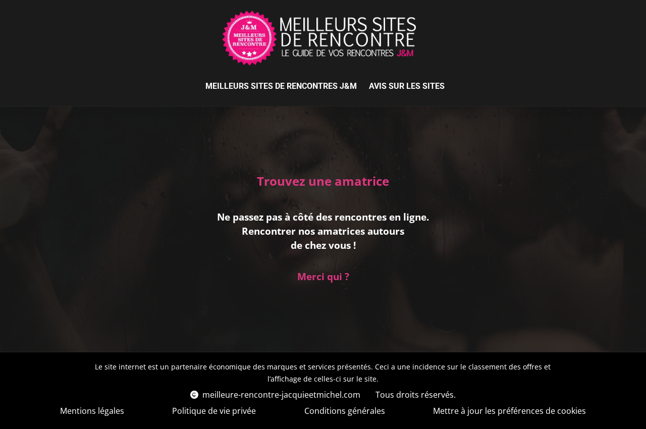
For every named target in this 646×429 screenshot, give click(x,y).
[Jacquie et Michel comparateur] (319, 38)
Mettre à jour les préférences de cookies (509, 410)
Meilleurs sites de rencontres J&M (281, 86)
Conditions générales (344, 410)
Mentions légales (92, 410)
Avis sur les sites (407, 86)
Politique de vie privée (214, 410)
